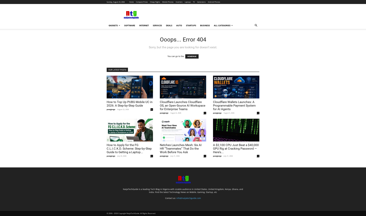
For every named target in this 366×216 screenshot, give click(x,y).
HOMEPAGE (191, 56)
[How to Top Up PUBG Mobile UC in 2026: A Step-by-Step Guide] (130, 87)
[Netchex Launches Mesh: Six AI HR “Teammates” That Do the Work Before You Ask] (183, 130)
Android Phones (214, 2)
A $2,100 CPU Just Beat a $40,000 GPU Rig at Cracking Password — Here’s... (236, 148)
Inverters (179, 2)
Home (131, 2)
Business (205, 25)
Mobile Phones (167, 2)
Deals (169, 25)
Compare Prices (142, 2)
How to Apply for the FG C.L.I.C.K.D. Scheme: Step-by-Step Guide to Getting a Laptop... (129, 148)
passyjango (111, 109)
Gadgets (113, 25)
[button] (255, 25)
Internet (144, 25)
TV (194, 2)
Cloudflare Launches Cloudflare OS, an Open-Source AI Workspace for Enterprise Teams (182, 105)
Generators (201, 2)
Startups (191, 25)
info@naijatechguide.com (188, 198)
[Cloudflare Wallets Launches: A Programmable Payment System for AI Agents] (236, 87)
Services (157, 25)
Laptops (188, 2)
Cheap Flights (155, 2)
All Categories (222, 25)
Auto (179, 25)
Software (129, 25)
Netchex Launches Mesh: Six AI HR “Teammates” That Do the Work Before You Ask (181, 148)
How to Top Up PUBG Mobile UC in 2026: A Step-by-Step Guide (130, 103)
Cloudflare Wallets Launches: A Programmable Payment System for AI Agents (234, 105)
